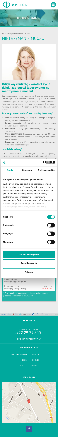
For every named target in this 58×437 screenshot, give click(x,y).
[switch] (51, 225)
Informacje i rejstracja (28, 329)
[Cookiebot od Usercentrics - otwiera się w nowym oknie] (43, 162)
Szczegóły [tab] (27, 170)
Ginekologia (8, 34)
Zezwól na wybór (29, 263)
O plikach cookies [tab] (46, 170)
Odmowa (29, 272)
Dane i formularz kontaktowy (29, 339)
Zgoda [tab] (10, 170)
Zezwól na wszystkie (29, 254)
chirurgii (49, 118)
